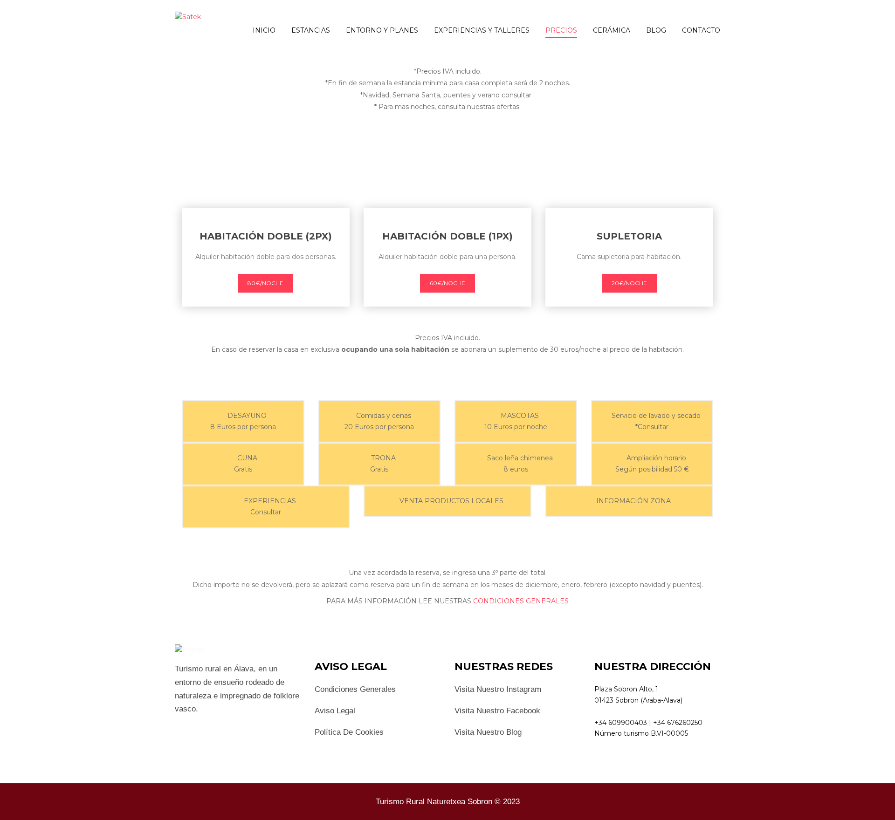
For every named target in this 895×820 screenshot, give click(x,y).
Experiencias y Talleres (482, 30)
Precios (561, 30)
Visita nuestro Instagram (497, 689)
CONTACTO (701, 30)
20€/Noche (629, 283)
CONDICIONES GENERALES (521, 601)
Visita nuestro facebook (497, 710)
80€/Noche (265, 283)
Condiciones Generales (355, 689)
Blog (656, 30)
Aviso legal (335, 710)
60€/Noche (447, 283)
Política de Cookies (349, 732)
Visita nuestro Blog (488, 732)
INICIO (264, 30)
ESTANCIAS (310, 30)
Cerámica (611, 30)
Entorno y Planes (382, 30)
